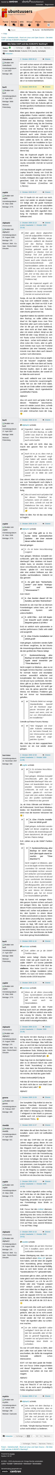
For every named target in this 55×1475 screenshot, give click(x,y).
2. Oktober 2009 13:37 (28, 1125)
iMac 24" (41, 1258)
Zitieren (47, 59)
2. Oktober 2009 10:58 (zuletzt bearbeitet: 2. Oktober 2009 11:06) (33, 757)
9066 (11, 102)
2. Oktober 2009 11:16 (28, 941)
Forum (14, 22)
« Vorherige (18, 48)
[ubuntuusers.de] (17, 13)
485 (11, 74)
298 (11, 1411)
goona (5, 1097)
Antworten (9, 54)
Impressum (27, 1464)
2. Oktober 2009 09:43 (28, 87)
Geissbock (7, 59)
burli (4, 87)
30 (37, 48)
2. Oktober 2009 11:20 (28, 983)
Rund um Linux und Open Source (32, 38)
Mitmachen (49, 22)
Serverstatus (37, 1464)
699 (11, 1112)
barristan (6, 755)
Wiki (22, 22)
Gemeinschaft (13, 38)
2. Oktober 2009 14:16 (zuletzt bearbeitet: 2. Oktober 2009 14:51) (33, 1234)
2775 (11, 207)
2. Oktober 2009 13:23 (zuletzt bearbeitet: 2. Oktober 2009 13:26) (33, 1029)
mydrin (5, 1396)
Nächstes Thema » (46, 1444)
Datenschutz (18, 1464)
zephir (5, 192)
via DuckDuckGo (47, 30)
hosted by (5, 2)
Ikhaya (29, 22)
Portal (5, 22)
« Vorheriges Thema (28, 1444)
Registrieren (49, 5)
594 (11, 764)
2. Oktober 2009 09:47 (28, 192)
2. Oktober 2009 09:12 (28, 59)
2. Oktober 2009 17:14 (28, 1396)
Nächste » (47, 48)
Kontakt (9, 1464)
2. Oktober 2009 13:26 (28, 1097)
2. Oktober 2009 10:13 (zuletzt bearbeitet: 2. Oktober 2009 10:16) (33, 225)
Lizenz (3, 1464)
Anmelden (39, 5)
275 (11, 240)
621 (11, 1140)
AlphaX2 (6, 223)
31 (41, 48)
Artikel (40, 1209)
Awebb (5, 1125)
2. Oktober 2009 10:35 (28, 524)
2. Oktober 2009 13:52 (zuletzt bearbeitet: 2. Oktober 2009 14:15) (33, 1183)
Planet (38, 22)
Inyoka (12, 1454)
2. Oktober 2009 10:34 (28, 420)
